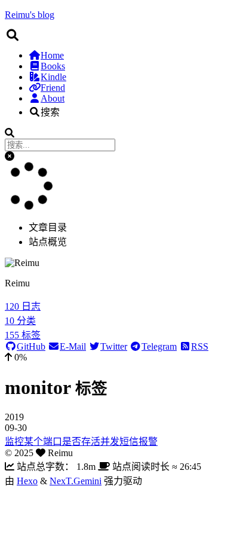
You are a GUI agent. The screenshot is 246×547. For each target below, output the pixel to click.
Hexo (27, 481)
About (52, 98)
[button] (9, 156)
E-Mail (73, 346)
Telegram (159, 346)
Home (52, 55)
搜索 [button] (50, 112)
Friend (53, 87)
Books (53, 66)
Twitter (113, 346)
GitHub (31, 346)
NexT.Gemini (76, 481)
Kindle (53, 77)
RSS (199, 346)
